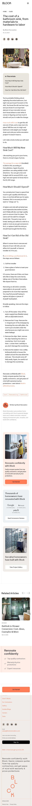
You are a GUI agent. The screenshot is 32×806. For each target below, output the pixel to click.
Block (23, 374)
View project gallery (16, 567)
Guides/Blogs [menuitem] (6, 709)
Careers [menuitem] (4, 713)
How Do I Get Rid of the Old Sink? (15, 90)
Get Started (16, 482)
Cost (5, 394)
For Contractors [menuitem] (7, 702)
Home (5, 11)
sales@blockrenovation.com (11, 731)
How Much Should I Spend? (13, 86)
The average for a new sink (12, 163)
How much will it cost (10, 123)
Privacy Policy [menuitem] (13, 804)
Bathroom (23, 394)
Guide (11, 11)
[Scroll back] (23, 593)
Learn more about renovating (9, 735)
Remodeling (13, 394)
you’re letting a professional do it (15, 256)
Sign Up (16, 742)
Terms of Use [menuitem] (5, 804)
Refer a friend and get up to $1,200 (13, 750)
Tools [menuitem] (4, 716)
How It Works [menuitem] (6, 698)
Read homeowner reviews (16, 518)
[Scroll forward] (28, 593)
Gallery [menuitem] (4, 706)
